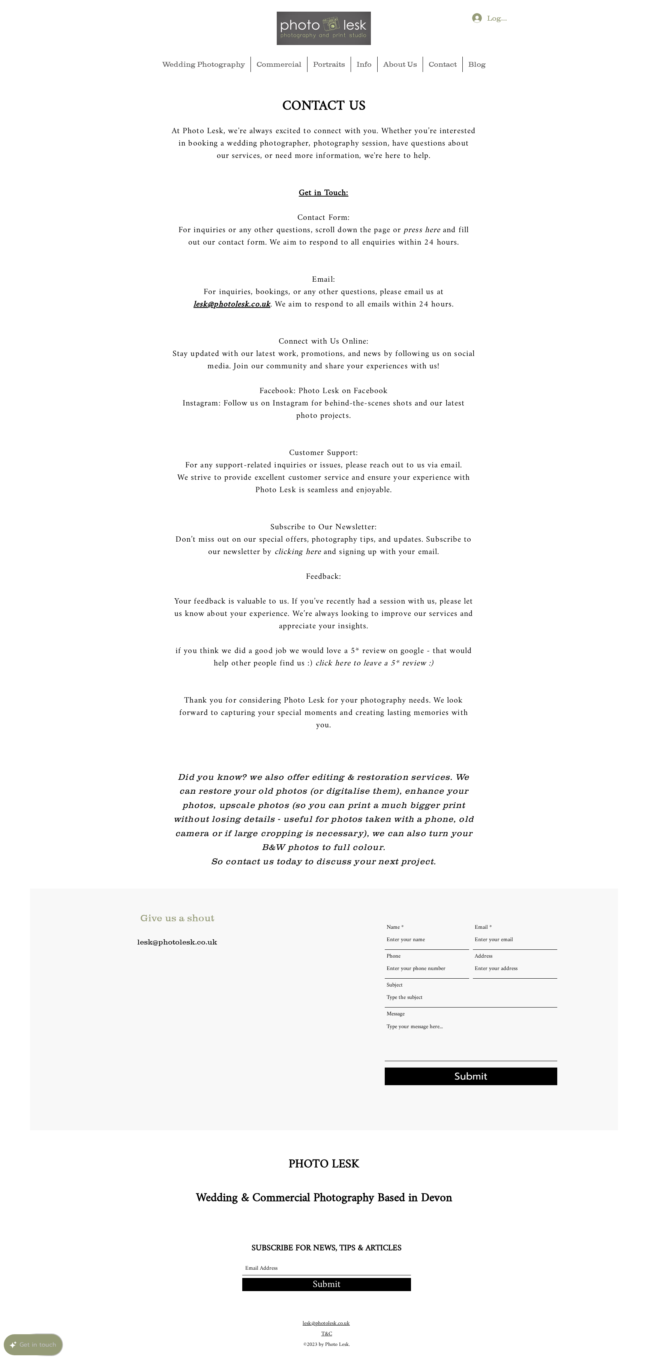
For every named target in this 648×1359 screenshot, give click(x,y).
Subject (395, 985)
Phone (393, 956)
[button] (364, 64)
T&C (326, 1334)
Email (481, 927)
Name (393, 927)
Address (483, 956)
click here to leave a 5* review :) (374, 663)
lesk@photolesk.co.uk (232, 304)
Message (396, 1014)
